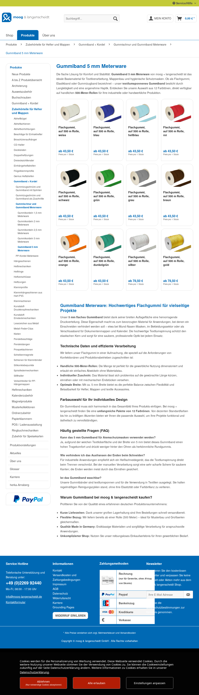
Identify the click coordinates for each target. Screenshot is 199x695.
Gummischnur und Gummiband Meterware (29, 205)
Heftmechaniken (22, 266)
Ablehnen (43, 683)
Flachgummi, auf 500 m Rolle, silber (138, 261)
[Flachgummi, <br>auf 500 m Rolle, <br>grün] (107, 177)
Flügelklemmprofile (24, 170)
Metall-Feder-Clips (23, 328)
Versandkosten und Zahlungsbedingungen (66, 577)
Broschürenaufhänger (25, 139)
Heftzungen (20, 282)
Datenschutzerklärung (34, 672)
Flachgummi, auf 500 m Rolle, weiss (69, 131)
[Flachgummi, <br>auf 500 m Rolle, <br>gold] (177, 242)
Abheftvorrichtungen (24, 129)
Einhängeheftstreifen (25, 165)
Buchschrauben (21, 97)
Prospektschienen (23, 349)
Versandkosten (128, 632)
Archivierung (19, 86)
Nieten (17, 333)
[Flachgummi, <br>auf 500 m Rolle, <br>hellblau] (142, 112)
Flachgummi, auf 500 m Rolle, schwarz (69, 196)
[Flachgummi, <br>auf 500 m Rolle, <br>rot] (177, 112)
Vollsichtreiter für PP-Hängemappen (25, 382)
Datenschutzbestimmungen (163, 607)
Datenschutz (60, 593)
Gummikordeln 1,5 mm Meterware (30, 214)
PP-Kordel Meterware (27, 255)
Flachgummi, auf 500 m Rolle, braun (173, 196)
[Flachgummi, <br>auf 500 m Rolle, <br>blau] (107, 112)
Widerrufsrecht (62, 598)
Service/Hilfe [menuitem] (184, 3)
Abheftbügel (20, 118)
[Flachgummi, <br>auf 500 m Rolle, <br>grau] (142, 177)
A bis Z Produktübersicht (27, 80)
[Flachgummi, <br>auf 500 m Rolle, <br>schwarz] (72, 177)
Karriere (15, 477)
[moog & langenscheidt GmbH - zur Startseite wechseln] (25, 17)
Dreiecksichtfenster (24, 160)
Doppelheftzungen (23, 155)
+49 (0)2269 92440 (23, 583)
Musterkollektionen (23, 407)
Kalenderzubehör (22, 395)
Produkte (16, 67)
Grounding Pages (63, 607)
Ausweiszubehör (22, 91)
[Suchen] (115, 18)
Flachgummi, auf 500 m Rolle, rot (173, 131)
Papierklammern (22, 419)
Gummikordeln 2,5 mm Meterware (30, 231)
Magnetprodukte (22, 401)
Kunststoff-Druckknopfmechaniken (26, 307)
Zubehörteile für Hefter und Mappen (27, 111)
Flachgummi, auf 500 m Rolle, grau (138, 196)
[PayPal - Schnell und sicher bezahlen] (28, 499)
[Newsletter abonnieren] (188, 594)
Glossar (14, 469)
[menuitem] (92, 18)
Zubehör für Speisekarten (27, 436)
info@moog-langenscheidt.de (24, 596)
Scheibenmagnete (23, 354)
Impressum (59, 584)
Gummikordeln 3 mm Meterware (29, 240)
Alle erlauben (96, 683)
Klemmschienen (22, 301)
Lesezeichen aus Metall (26, 323)
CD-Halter (19, 144)
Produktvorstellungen (23, 445)
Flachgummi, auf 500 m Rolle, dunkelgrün (104, 261)
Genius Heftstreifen (24, 176)
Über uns (15, 461)
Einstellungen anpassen (149, 683)
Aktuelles (15, 453)
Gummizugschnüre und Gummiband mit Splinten (29, 188)
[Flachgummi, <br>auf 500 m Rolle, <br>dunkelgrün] (107, 242)
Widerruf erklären (70, 615)
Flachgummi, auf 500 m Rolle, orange (69, 261)
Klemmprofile (21, 287)
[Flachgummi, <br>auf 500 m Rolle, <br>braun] (177, 177)
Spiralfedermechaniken (26, 370)
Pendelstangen (22, 344)
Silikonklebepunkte (24, 365)
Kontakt (57, 570)
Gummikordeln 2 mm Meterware (29, 223)
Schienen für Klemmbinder (28, 359)
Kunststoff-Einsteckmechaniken (25, 316)
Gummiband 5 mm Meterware (28, 248)
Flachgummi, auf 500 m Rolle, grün (104, 196)
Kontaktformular (15, 602)
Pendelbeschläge (23, 339)
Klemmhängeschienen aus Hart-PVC (28, 294)
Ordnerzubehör (21, 413)
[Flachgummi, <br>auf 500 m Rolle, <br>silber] (142, 242)
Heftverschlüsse (22, 276)
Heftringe (19, 271)
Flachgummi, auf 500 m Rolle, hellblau (138, 131)
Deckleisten (20, 149)
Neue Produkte (21, 74)
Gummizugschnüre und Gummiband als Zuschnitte (30, 197)
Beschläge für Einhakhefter (28, 134)
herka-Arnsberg (19, 485)
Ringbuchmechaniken (25, 430)
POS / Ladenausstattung (27, 424)
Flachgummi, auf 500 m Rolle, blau (104, 131)
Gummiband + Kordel (25, 103)
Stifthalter (19, 375)
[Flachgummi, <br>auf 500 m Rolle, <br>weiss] (72, 112)
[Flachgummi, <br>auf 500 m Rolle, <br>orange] (72, 242)
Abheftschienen (22, 123)
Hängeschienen (22, 261)
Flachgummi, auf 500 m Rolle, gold (173, 261)
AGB (55, 589)
